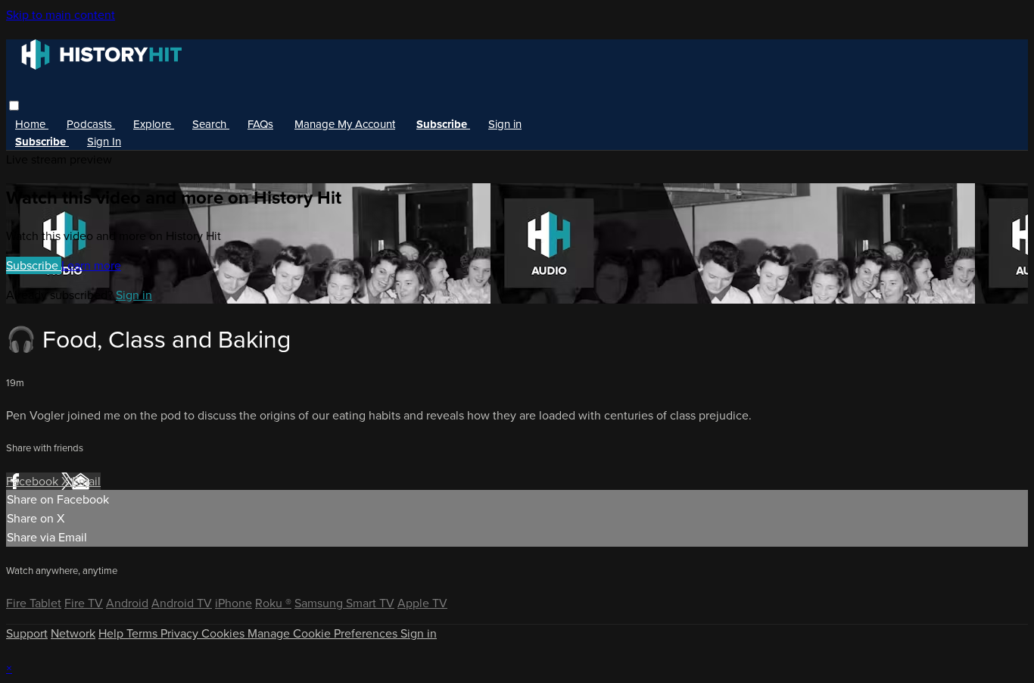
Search (210, 124)
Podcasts (91, 124)
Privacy (180, 633)
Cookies (224, 633)
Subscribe (33, 265)
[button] (14, 106)
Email (86, 481)
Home (31, 124)
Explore (153, 124)
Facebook (33, 481)
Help (112, 633)
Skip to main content (60, 14)
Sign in (505, 124)
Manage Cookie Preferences (324, 633)
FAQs (260, 124)
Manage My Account (344, 124)
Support (27, 633)
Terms (143, 633)
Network (73, 633)
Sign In (104, 141)
